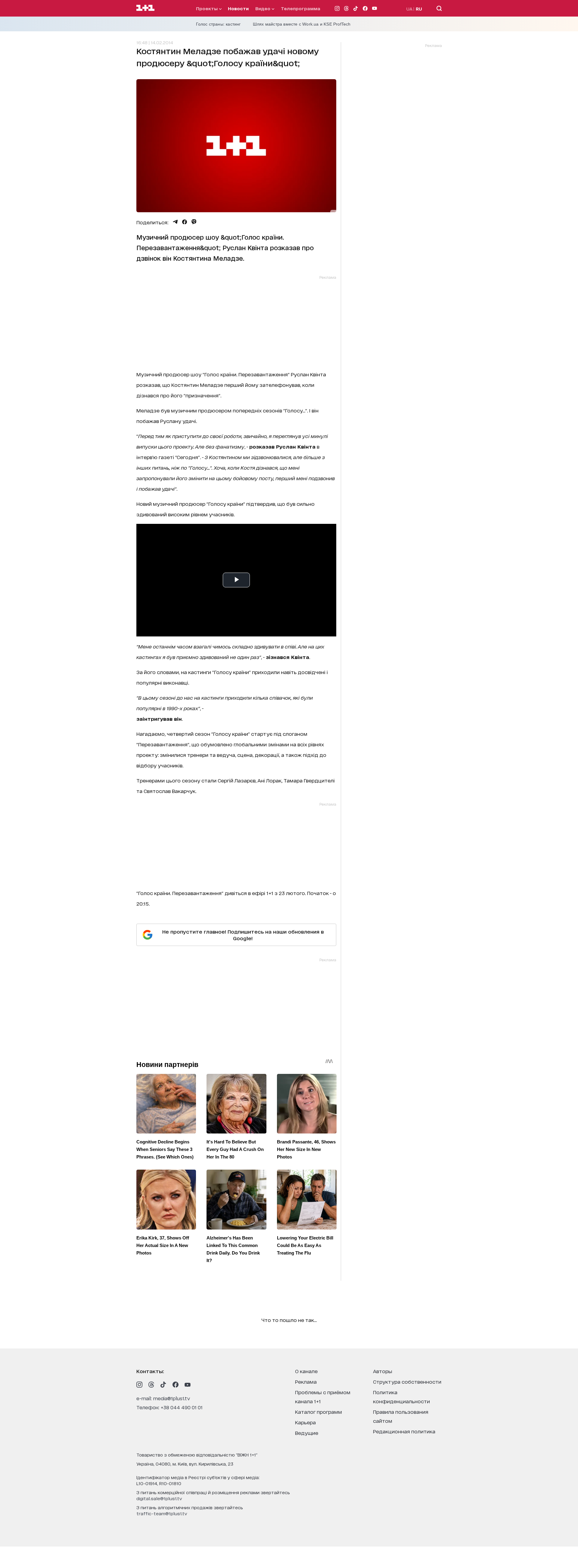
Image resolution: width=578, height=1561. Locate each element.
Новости (238, 8)
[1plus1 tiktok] (163, 1385)
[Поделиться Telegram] (175, 222)
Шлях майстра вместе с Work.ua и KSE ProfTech (302, 24)
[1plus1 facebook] (175, 1385)
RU (419, 8)
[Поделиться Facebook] (184, 221)
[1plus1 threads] (151, 1385)
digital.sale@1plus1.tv (159, 1498)
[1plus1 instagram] (139, 1385)
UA (409, 8)
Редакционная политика (404, 1431)
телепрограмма (300, 8)
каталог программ (318, 1411)
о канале (306, 1371)
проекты (207, 8)
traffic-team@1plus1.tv (161, 1513)
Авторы (382, 1371)
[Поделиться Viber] (194, 222)
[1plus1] (145, 8)
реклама (306, 1381)
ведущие (306, 1432)
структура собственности (407, 1381)
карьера (305, 1422)
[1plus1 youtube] (188, 1385)
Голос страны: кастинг (218, 24)
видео (263, 8)
